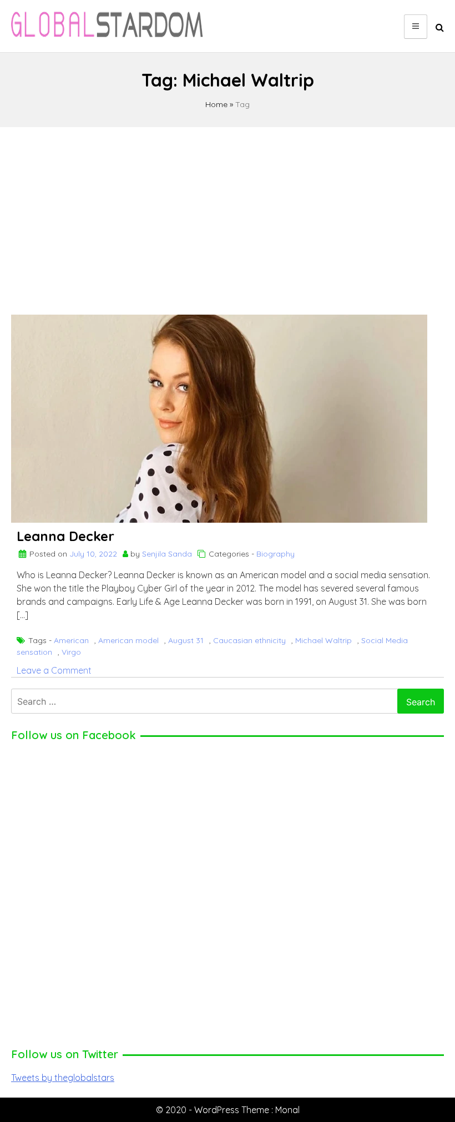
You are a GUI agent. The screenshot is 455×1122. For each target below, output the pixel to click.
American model (128, 640)
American (71, 640)
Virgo (71, 652)
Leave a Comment (54, 670)
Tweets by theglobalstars (62, 1077)
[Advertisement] (227, 216)
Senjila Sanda (167, 554)
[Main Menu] (415, 26)
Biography (275, 554)
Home (216, 104)
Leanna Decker (65, 536)
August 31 (186, 640)
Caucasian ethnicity (249, 640)
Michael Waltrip (323, 640)
